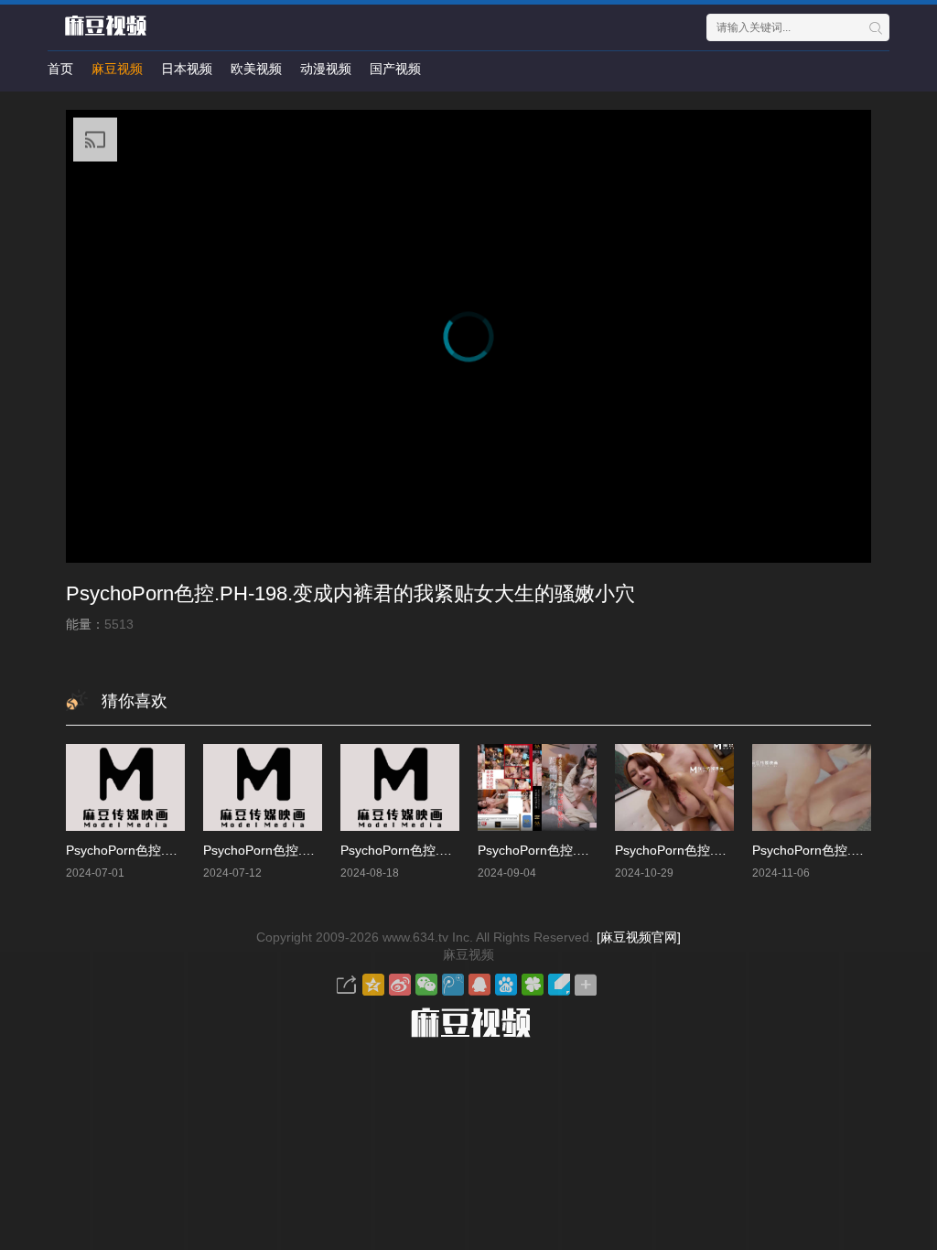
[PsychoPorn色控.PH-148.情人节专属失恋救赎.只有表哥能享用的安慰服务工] (399, 788)
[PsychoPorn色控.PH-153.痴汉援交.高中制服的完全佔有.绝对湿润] (125, 788)
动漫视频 (325, 68)
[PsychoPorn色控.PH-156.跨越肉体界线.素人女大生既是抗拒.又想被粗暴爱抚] (537, 788)
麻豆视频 (117, 68)
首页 (60, 68)
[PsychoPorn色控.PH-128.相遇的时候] (811, 788)
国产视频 (395, 68)
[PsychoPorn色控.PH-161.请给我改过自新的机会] (674, 788)
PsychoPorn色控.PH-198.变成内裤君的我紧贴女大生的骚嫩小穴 (350, 593)
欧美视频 (256, 68)
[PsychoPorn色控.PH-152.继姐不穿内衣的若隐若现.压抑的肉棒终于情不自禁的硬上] (262, 788)
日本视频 (186, 68)
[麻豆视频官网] (639, 937)
